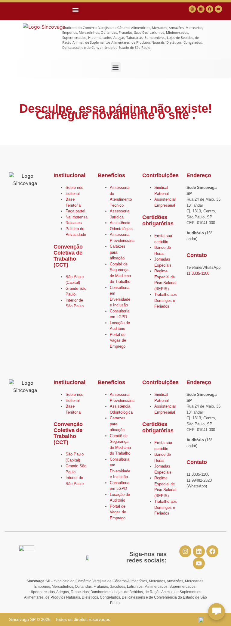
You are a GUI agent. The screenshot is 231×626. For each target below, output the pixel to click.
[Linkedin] (201, 9)
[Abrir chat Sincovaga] (216, 611)
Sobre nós (74, 187)
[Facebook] (209, 9)
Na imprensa (77, 217)
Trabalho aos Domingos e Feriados (165, 300)
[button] (76, 10)
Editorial (73, 193)
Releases (74, 223)
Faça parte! (75, 211)
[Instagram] (192, 9)
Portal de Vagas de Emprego (118, 340)
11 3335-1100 (197, 273)
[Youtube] (218, 9)
